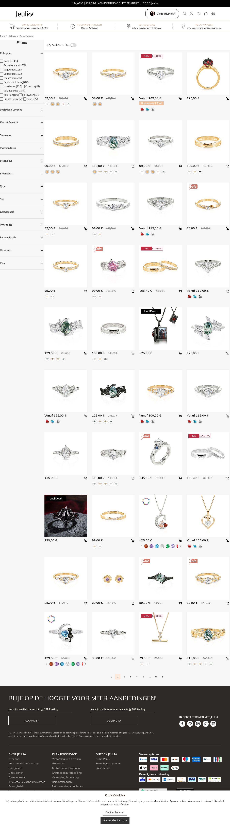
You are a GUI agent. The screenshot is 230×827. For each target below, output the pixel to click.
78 (156, 676)
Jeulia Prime (103, 759)
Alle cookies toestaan (115, 820)
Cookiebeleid (217, 801)
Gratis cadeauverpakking (67, 772)
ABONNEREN (32, 720)
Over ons (13, 759)
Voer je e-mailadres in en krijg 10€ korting (33, 709)
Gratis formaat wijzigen (66, 768)
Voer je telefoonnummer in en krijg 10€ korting (118, 709)
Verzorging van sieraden (66, 759)
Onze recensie (16, 777)
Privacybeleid (16, 786)
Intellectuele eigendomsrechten (26, 781)
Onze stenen (15, 772)
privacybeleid (33, 736)
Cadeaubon (102, 768)
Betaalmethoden (62, 781)
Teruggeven (15, 768)
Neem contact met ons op (23, 763)
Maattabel (58, 763)
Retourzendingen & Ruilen (67, 786)
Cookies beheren (115, 812)
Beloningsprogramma (108, 763)
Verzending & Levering (65, 777)
